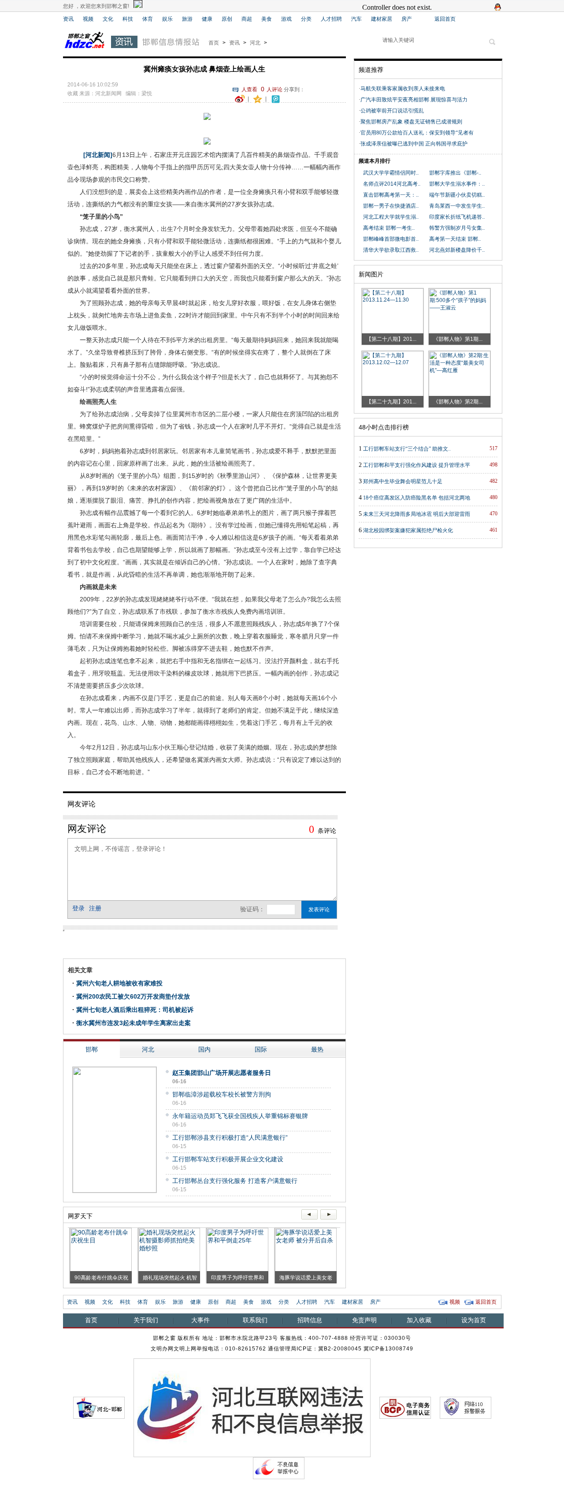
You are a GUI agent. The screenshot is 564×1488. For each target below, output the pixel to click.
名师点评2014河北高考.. (391, 184)
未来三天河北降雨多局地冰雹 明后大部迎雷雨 (416, 514)
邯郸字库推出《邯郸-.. (455, 173)
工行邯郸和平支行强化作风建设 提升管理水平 (416, 465)
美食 (266, 19)
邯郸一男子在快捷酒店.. (391, 206)
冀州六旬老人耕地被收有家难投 (119, 983)
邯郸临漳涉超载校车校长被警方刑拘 (221, 1094)
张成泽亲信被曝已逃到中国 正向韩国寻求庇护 (414, 144)
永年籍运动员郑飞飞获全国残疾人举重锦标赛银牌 (240, 1115)
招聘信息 (309, 1320)
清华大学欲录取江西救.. (391, 250)
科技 (127, 19)
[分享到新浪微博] (240, 98)
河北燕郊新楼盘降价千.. (457, 250)
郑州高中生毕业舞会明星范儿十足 (402, 481)
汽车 (356, 19)
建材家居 (381, 19)
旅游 (187, 19)
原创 (227, 19)
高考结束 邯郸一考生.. (389, 228)
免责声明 (364, 1320)
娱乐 (167, 19)
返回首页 (445, 19)
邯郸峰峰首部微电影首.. (391, 239)
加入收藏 (419, 1320)
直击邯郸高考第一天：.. (391, 195)
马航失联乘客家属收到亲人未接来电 (402, 89)
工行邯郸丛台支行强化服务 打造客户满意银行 (234, 1180)
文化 (108, 19)
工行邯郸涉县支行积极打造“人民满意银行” (230, 1137)
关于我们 (146, 1320)
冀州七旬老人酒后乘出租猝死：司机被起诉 (134, 1009)
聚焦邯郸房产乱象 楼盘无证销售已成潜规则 (411, 122)
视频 (88, 19)
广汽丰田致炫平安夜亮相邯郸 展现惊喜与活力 (416, 100)
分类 (306, 19)
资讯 (68, 19)
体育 (147, 19)
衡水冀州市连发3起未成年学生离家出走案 (133, 1022)
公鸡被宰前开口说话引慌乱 (392, 111)
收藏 (72, 93)
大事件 (200, 1320)
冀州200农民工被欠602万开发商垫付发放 (133, 996)
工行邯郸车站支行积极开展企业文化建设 (227, 1159)
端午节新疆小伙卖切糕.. (457, 195)
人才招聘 (331, 19)
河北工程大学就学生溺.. (391, 217)
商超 (246, 19)
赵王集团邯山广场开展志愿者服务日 (221, 1072)
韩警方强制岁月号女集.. (457, 228)
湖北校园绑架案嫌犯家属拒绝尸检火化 (408, 530)
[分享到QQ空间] (257, 98)
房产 (406, 19)
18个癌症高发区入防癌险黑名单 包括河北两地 (416, 498)
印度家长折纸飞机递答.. (457, 217)
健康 (207, 19)
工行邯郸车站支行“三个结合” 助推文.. (407, 449)
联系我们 (255, 1320)
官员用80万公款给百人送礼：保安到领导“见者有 (417, 133)
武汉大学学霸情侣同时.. (391, 173)
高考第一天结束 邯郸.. (455, 239)
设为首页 (473, 1320)
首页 (213, 43)
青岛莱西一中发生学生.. (457, 206)
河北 (255, 43)
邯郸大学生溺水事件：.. (457, 184)
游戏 (286, 19)
